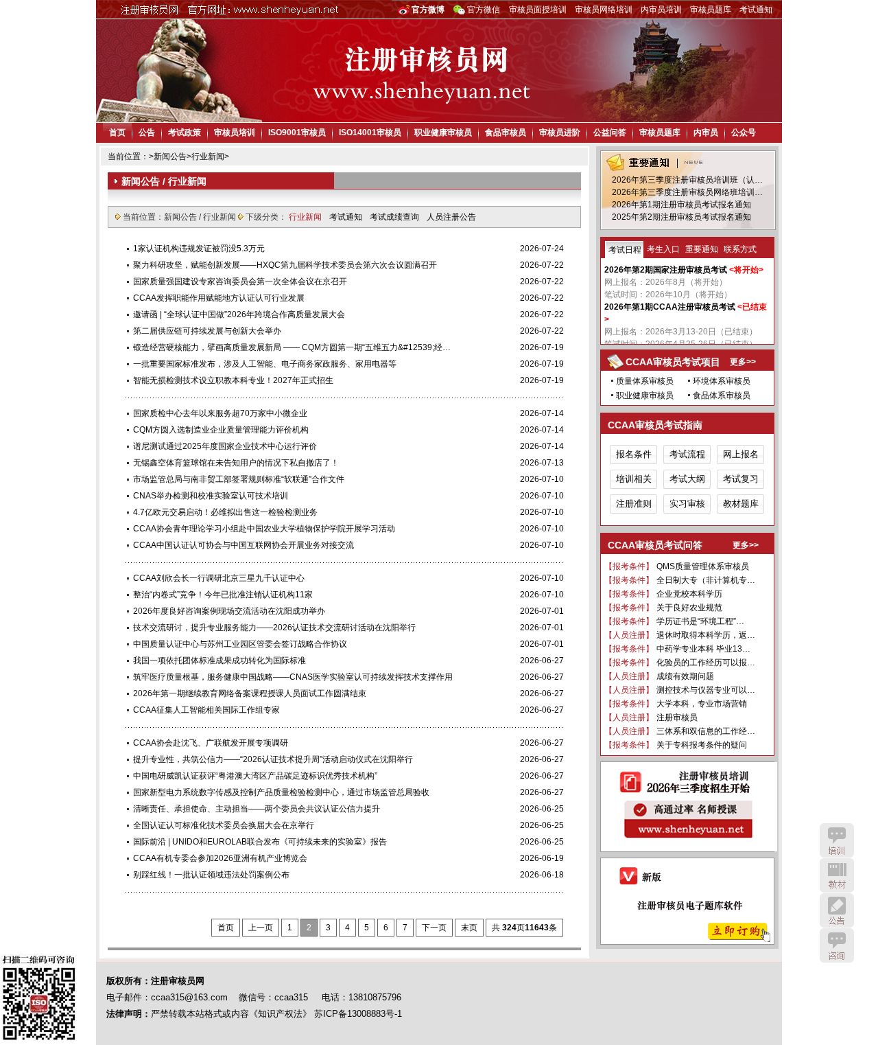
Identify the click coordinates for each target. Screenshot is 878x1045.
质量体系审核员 (645, 381)
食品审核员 (505, 132)
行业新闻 (207, 156)
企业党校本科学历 (689, 594)
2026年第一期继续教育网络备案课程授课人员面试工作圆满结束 (249, 693)
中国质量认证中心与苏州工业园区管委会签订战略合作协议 (240, 644)
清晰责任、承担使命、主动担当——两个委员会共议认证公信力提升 (256, 809)
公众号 (743, 132)
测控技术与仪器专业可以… (705, 690)
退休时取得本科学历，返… (705, 635)
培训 (837, 840)
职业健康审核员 (443, 132)
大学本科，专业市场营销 (701, 704)
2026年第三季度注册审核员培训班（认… (687, 180)
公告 (147, 132)
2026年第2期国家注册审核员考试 (665, 270)
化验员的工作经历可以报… (705, 662)
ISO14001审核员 (370, 132)
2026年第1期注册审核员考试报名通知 (681, 204)
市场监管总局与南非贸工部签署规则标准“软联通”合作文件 (238, 479)
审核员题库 (710, 9)
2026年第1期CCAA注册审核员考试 (669, 307)
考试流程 (687, 454)
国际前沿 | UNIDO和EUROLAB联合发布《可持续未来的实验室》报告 (260, 842)
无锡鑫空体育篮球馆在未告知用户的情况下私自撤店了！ (236, 463)
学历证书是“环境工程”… (700, 621)
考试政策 (184, 132)
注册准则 (634, 503)
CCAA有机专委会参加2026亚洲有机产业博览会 (220, 858)
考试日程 (624, 250)
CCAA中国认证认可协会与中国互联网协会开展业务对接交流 (243, 545)
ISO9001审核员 (297, 132)
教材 (837, 875)
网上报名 (741, 454)
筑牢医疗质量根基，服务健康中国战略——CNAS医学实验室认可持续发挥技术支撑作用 (293, 677)
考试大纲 (687, 479)
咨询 (837, 945)
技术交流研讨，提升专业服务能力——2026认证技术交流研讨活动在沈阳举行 (274, 627)
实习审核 (687, 503)
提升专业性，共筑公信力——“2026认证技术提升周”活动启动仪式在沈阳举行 (273, 759)
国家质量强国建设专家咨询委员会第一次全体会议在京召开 (240, 281)
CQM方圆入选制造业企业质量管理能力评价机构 (221, 430)
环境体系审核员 (721, 381)
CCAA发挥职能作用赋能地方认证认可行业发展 (219, 298)
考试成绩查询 (395, 217)
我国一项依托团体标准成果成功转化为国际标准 (219, 660)
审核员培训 (234, 132)
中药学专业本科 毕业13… (703, 649)
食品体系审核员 (721, 395)
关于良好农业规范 (689, 607)
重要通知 (701, 249)
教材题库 (741, 503)
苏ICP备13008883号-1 (358, 1014)
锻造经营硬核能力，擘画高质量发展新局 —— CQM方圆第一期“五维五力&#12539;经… (292, 347)
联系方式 (740, 249)
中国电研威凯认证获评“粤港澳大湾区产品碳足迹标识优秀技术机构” (255, 776)
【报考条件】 (629, 566)
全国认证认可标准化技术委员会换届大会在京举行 (223, 825)
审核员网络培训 (603, 9)
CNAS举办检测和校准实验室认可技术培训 (210, 496)
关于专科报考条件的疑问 (701, 745)
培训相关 (634, 479)
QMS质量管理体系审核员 (702, 566)
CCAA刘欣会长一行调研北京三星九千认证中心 (219, 578)
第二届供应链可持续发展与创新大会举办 (207, 331)
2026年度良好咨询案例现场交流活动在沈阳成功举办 (229, 611)
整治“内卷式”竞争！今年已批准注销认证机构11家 (223, 594)
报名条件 (634, 454)
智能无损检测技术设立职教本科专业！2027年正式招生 (233, 380)
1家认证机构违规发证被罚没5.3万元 (199, 248)
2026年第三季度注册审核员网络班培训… (687, 192)
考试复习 (741, 479)
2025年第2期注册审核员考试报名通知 (681, 217)
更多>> (743, 362)
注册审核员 (677, 717)
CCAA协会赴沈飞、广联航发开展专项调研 (210, 743)
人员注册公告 (451, 217)
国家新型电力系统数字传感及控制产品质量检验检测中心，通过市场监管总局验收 (281, 792)
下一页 (434, 927)
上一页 (260, 927)
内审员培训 (661, 9)
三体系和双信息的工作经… (705, 731)
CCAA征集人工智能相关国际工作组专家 (206, 710)
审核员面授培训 (538, 9)
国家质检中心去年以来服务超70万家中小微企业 (220, 413)
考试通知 (755, 9)
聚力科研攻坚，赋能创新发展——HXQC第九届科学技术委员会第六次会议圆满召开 (285, 265)
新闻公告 (170, 156)
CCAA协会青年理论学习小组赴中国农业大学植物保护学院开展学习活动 (264, 528)
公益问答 (609, 132)
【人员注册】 (629, 635)
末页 (469, 927)
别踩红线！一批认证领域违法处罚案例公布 (211, 875)
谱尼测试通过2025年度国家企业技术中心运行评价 (225, 446)
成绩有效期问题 (685, 676)
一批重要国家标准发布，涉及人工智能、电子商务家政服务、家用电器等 (264, 364)
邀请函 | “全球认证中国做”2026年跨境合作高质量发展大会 (239, 314)
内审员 (705, 132)
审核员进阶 (559, 132)
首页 (117, 132)
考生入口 (663, 249)
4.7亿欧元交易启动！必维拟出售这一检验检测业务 (225, 512)
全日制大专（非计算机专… (705, 580)
